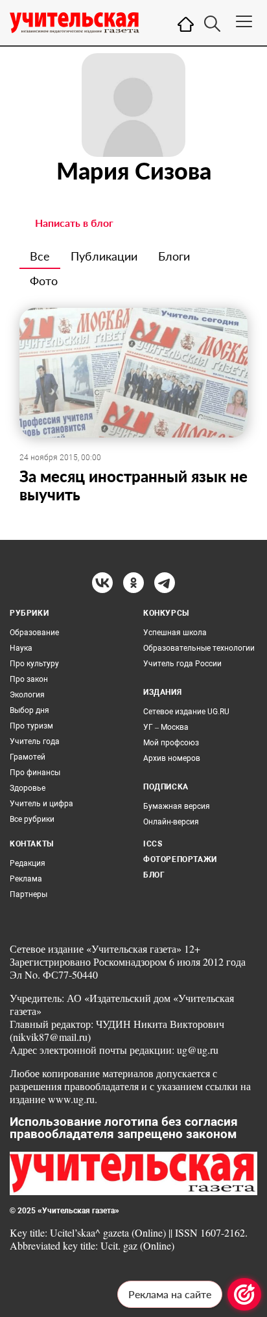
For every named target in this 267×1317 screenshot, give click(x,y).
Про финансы (35, 772)
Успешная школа (175, 632)
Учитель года (35, 741)
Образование (34, 632)
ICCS (152, 843)
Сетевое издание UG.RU (186, 711)
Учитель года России (182, 663)
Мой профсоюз (171, 742)
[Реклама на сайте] (244, 1294)
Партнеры (28, 894)
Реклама (26, 878)
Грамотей (27, 757)
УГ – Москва (166, 727)
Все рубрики (32, 819)
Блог (154, 875)
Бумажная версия (176, 806)
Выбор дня (29, 710)
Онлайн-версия (171, 821)
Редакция (27, 863)
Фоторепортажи (180, 859)
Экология (27, 694)
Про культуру (34, 663)
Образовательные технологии (199, 648)
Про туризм (31, 725)
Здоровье (27, 788)
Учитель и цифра (41, 803)
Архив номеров (171, 758)
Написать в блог (74, 222)
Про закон (29, 679)
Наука (21, 648)
